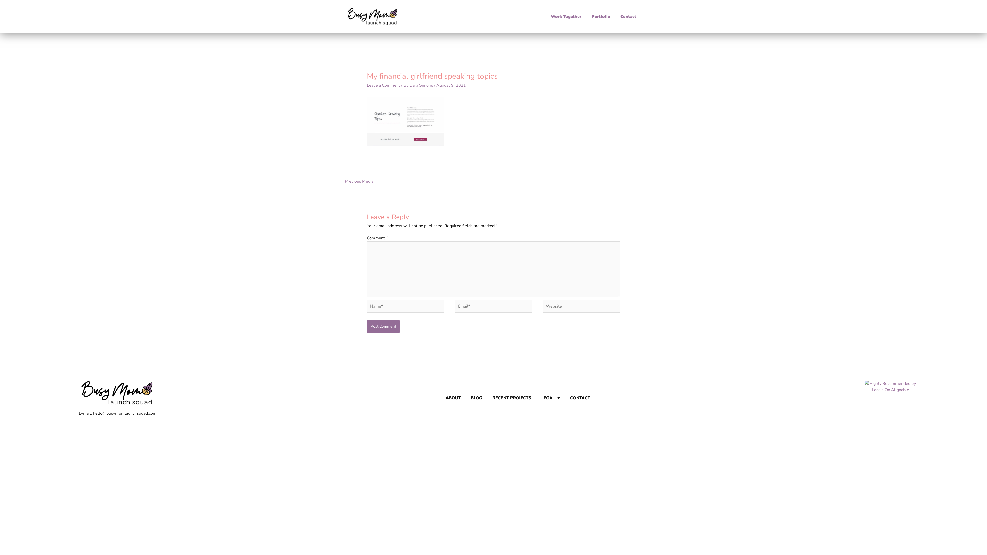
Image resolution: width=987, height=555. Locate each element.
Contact (628, 17)
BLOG (476, 398)
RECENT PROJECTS (511, 398)
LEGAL (548, 398)
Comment (377, 238)
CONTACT (580, 398)
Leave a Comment (383, 85)
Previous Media (356, 181)
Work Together (566, 17)
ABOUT (453, 398)
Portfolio (601, 17)
